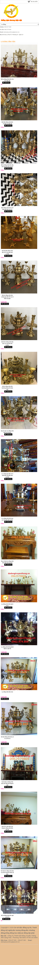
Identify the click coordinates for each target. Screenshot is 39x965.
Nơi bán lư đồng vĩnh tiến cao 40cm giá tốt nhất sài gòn (7, 872)
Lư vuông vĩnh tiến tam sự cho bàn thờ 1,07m (7, 519)
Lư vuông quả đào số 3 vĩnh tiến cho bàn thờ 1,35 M (7, 475)
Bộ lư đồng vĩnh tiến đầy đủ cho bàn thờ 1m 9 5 (7, 165)
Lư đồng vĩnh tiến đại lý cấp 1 (7, 604)
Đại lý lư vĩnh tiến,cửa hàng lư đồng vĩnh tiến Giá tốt (7, 828)
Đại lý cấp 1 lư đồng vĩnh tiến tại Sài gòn (7, 431)
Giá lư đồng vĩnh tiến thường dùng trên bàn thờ (7, 388)
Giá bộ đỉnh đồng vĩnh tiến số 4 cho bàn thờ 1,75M (7, 252)
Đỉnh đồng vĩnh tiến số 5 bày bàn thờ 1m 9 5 (7, 208)
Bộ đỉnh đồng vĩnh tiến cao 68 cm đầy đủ (7, 122)
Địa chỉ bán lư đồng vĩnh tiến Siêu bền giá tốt (7, 562)
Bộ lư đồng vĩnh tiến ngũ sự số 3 (7, 916)
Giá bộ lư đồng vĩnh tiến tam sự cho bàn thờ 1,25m (7, 343)
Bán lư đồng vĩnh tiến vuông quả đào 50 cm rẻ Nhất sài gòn (7, 297)
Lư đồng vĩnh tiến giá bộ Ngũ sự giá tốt (7, 647)
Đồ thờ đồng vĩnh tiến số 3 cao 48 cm (7, 737)
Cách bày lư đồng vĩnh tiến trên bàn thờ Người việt (7, 783)
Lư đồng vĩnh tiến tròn (7, 692)
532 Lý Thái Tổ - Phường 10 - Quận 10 (13, 34)
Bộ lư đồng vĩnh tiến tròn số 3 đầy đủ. (7, 80)
